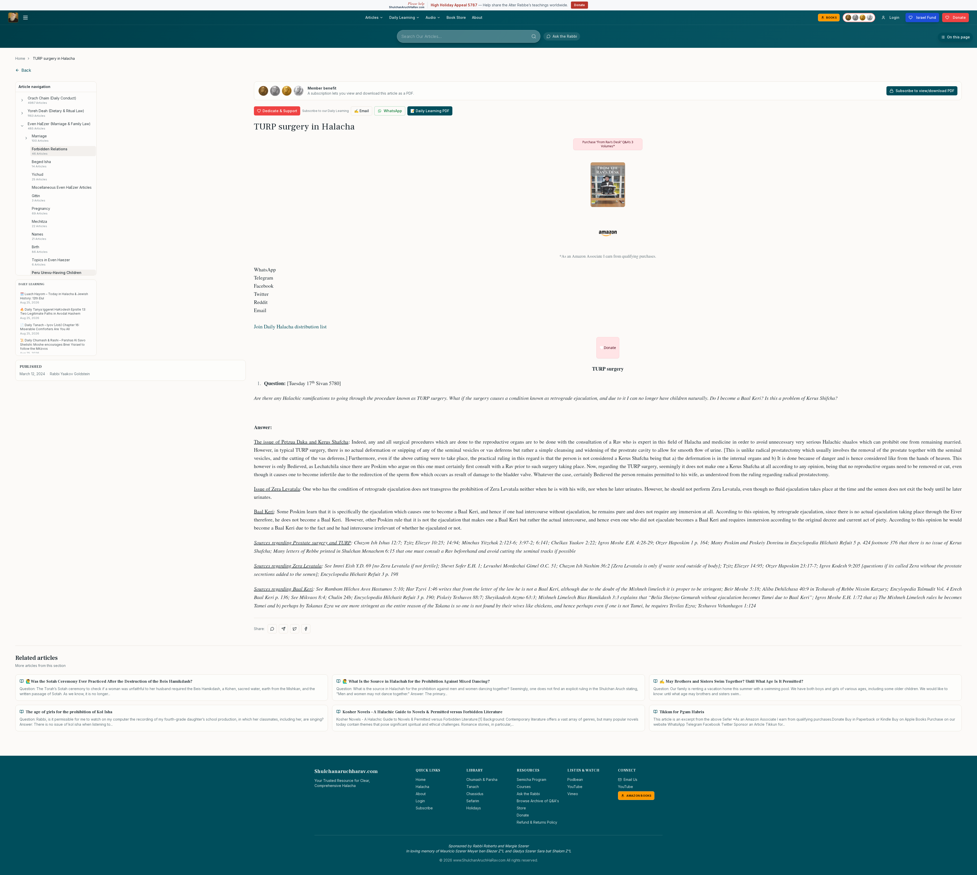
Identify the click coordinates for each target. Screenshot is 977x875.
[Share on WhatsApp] (272, 628)
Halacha (422, 786)
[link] (54, 58)
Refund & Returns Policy (537, 822)
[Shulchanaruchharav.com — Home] (13, 17)
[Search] (533, 36)
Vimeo (572, 794)
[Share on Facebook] (305, 628)
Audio (431, 17)
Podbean (575, 779)
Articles (372, 17)
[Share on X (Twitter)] (294, 628)
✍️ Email (361, 111)
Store (521, 808)
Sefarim (472, 801)
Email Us (630, 779)
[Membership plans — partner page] (859, 17)
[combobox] (468, 36)
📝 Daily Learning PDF (429, 111)
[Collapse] (22, 125)
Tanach (472, 786)
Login (420, 801)
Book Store (456, 17)
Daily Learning (402, 17)
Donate (579, 5)
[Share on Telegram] (283, 628)
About (477, 17)
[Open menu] (25, 17)
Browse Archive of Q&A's (538, 801)
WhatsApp (393, 111)
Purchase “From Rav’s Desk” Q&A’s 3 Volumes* (607, 144)
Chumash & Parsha (481, 779)
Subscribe (424, 808)
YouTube (574, 786)
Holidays (473, 808)
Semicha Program (531, 779)
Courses (524, 786)
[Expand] (22, 100)
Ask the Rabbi (528, 794)
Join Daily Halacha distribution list (290, 326)
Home (20, 58)
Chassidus (474, 794)
